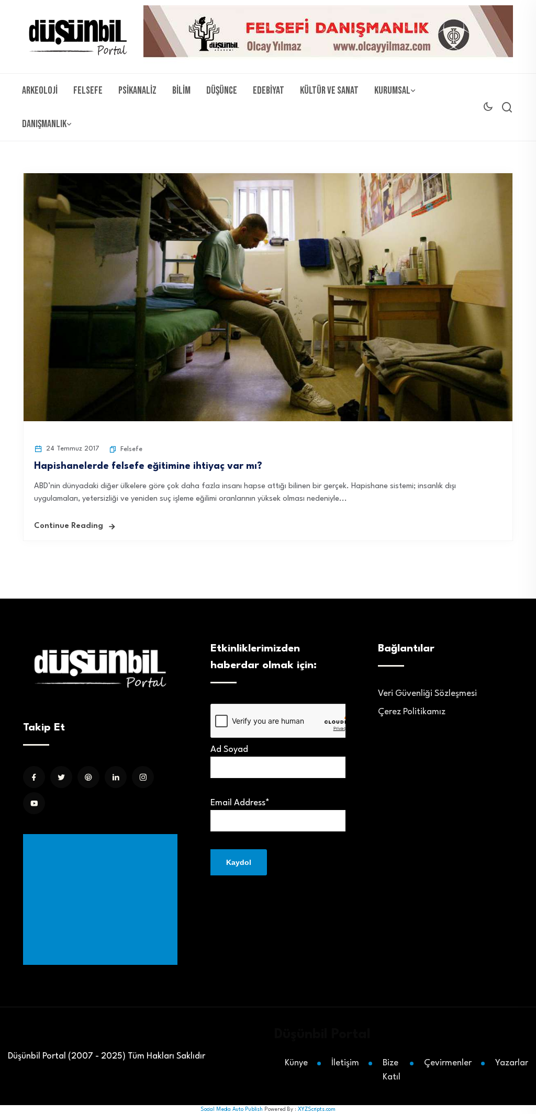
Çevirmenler (448, 1063)
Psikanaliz (137, 90)
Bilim (181, 90)
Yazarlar (511, 1063)
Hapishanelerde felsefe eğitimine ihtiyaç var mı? (148, 466)
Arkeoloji (40, 90)
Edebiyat (268, 90)
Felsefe (88, 90)
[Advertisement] (102, 899)
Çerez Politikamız (411, 711)
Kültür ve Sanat (329, 90)
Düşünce (221, 90)
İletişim (345, 1063)
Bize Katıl (391, 1070)
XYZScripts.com (317, 1109)
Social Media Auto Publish (231, 1109)
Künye (296, 1063)
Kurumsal (392, 90)
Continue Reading (68, 526)
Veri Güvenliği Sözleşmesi (427, 693)
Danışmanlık (44, 124)
